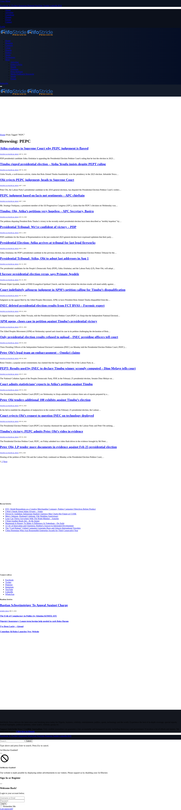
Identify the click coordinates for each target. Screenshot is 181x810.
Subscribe (4, 83)
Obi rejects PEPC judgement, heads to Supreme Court (37, 180)
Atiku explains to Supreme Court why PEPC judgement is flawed (44, 148)
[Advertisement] (79, 115)
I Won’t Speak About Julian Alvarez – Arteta (24, 511)
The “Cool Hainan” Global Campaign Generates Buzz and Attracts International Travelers (43, 528)
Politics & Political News (9, 154)
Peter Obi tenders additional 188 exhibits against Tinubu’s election (45, 400)
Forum (8, 20)
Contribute (9, 15)
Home (7, 41)
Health (13, 67)
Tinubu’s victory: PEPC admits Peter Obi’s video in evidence (41, 431)
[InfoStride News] (26, 36)
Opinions (14, 69)
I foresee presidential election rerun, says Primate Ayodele (39, 274)
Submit (29, 741)
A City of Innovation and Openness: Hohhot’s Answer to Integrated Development (39, 526)
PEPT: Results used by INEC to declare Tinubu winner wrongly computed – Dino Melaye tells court (68, 368)
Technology (10, 57)
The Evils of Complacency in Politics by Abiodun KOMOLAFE (28, 616)
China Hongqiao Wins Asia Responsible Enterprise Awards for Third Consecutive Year (41, 530)
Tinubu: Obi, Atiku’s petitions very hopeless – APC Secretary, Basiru (47, 211)
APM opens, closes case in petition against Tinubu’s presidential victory (48, 321)
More (7, 60)
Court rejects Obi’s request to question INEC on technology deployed (47, 415)
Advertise (9, 12)
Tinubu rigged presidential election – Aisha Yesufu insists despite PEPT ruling (53, 164)
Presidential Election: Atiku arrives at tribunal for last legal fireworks (47, 242)
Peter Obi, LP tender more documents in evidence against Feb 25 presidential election (58, 447)
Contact (8, 22)
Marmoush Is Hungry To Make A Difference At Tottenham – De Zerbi (34, 523)
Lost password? (6, 809)
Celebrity (9, 45)
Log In (3, 804)
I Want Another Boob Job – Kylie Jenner (22, 521)
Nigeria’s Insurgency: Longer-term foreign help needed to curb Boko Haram (34, 621)
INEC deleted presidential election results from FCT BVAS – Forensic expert (52, 305)
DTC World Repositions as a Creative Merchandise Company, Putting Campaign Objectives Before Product (50, 509)
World (13, 76)
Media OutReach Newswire (22, 74)
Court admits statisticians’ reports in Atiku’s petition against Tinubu (46, 384)
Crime (7, 48)
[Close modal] (1, 753)
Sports (8, 55)
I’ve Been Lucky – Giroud (11, 626)
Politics (8, 52)
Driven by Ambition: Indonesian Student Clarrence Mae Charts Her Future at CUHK (40, 514)
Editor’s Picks (16, 64)
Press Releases (17, 72)
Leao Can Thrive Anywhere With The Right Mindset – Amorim (32, 518)
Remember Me (9, 806)
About (8, 10)
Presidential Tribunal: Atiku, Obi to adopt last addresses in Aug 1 (44, 258)
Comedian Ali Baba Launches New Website (19, 631)
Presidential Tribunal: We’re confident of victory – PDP (38, 227)
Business (9, 43)
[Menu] (1, 86)
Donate (8, 17)
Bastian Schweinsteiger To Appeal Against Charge (34, 605)
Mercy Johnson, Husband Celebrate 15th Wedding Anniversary (31, 516)
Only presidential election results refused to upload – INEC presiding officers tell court (59, 337)
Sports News (4, 611)
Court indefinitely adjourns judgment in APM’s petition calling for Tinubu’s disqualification (62, 289)
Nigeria (8, 50)
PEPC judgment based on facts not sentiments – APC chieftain (42, 195)
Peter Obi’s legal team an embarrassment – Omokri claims (40, 352)
